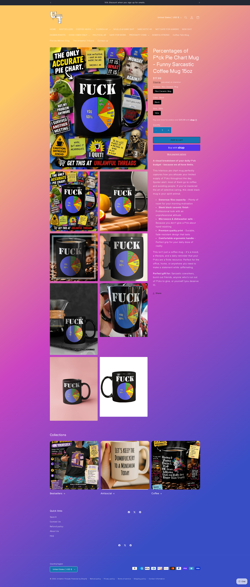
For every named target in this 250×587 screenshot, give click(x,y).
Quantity (156, 125)
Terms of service (124, 579)
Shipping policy (140, 579)
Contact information (157, 579)
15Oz (157, 113)
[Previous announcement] (51, 2)
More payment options (176, 154)
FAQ (52, 536)
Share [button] (158, 293)
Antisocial (106, 493)
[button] (84, 29)
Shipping (157, 82)
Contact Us (55, 522)
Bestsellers (56, 493)
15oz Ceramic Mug (163, 91)
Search (53, 517)
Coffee (155, 493)
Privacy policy (109, 579)
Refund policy (56, 526)
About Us (54, 531)
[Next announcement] (199, 2)
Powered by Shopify (79, 579)
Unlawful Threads (64, 579)
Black (157, 102)
